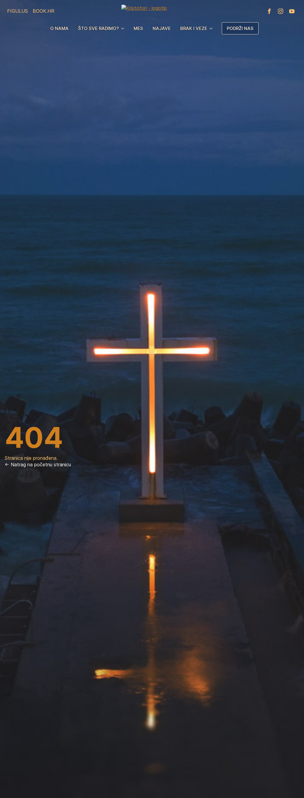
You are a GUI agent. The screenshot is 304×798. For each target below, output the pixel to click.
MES (138, 28)
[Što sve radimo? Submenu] (124, 28)
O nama (59, 28)
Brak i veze (193, 28)
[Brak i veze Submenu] (212, 28)
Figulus (17, 11)
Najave (162, 28)
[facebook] (269, 11)
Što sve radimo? (98, 28)
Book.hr (43, 11)
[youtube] (292, 11)
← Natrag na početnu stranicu (38, 464)
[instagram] (281, 11)
